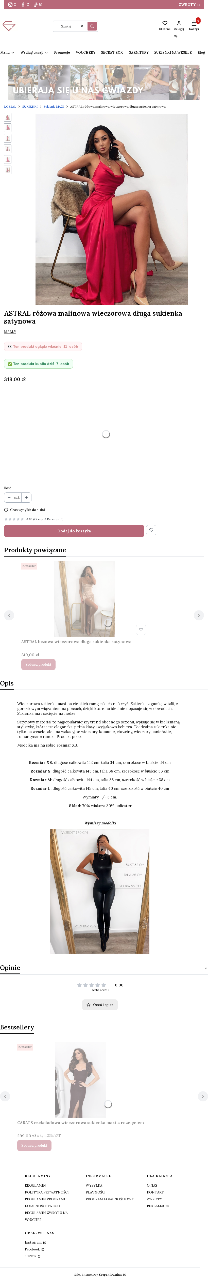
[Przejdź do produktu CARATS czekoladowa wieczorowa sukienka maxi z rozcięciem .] (80, 1080)
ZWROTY (188, 4)
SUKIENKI (30, 106)
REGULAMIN (35, 1185)
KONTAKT (155, 1192)
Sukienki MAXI (54, 106)
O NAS (152, 1185)
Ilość (7, 488)
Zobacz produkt (38, 664)
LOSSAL (10, 106)
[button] (92, 26)
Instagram (33, 1242)
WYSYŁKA (94, 1185)
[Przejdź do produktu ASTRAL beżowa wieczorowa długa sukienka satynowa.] (84, 599)
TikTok (31, 1256)
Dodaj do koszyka (74, 531)
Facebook (33, 1249)
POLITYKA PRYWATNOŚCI (47, 1192)
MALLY (10, 331)
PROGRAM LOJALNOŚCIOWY (110, 1199)
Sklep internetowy (98, 1274)
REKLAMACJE (158, 1206)
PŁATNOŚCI (96, 1192)
